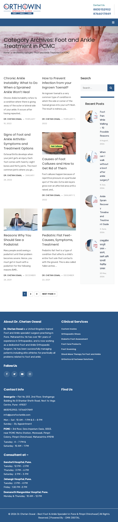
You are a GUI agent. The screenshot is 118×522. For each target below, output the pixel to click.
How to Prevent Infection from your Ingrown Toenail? (56, 83)
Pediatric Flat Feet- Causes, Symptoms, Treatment (57, 240)
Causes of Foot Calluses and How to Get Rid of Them (58, 163)
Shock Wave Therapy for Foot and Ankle (81, 354)
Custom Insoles (69, 329)
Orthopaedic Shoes (71, 334)
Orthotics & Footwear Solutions (77, 359)
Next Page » (48, 294)
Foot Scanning (68, 349)
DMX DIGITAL (72, 517)
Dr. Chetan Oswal (13, 119)
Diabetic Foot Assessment (74, 339)
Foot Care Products (71, 344)
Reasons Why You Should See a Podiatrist (17, 240)
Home (7, 52)
